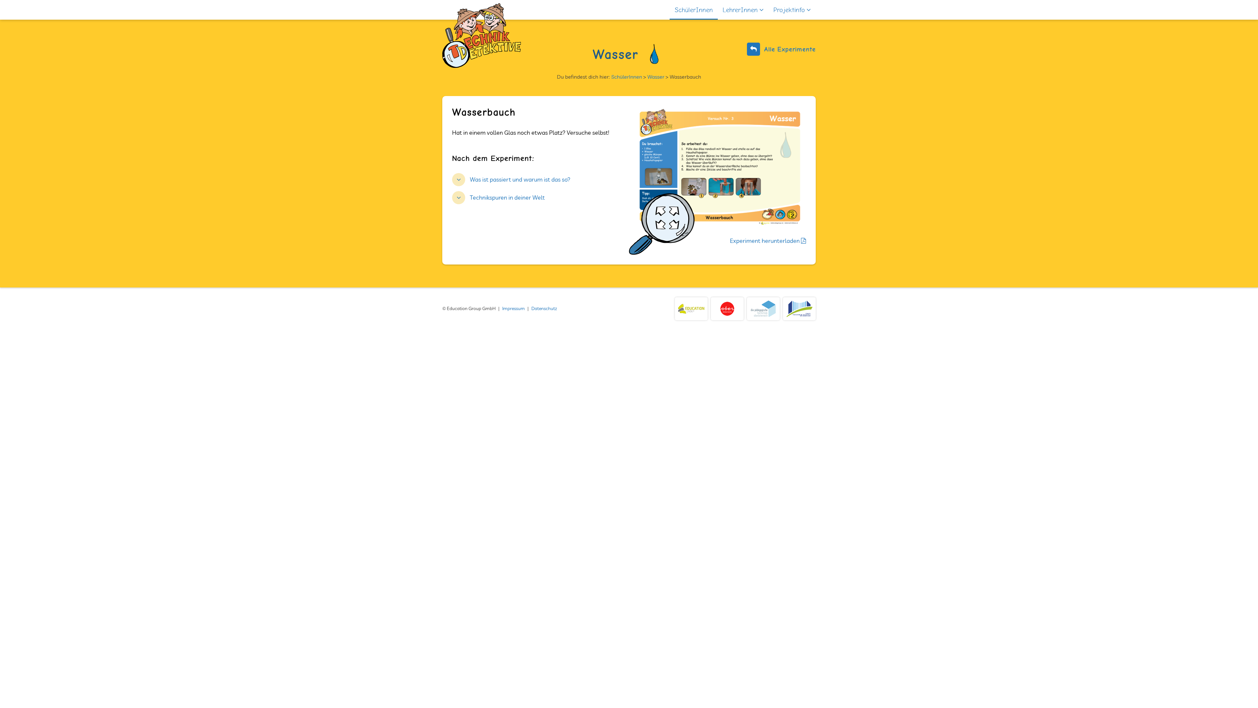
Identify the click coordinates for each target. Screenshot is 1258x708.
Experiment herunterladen (765, 241)
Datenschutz (544, 308)
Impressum (513, 308)
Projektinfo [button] (789, 9)
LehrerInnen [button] (740, 9)
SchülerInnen (694, 9)
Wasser (655, 76)
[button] (511, 179)
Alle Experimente (789, 49)
